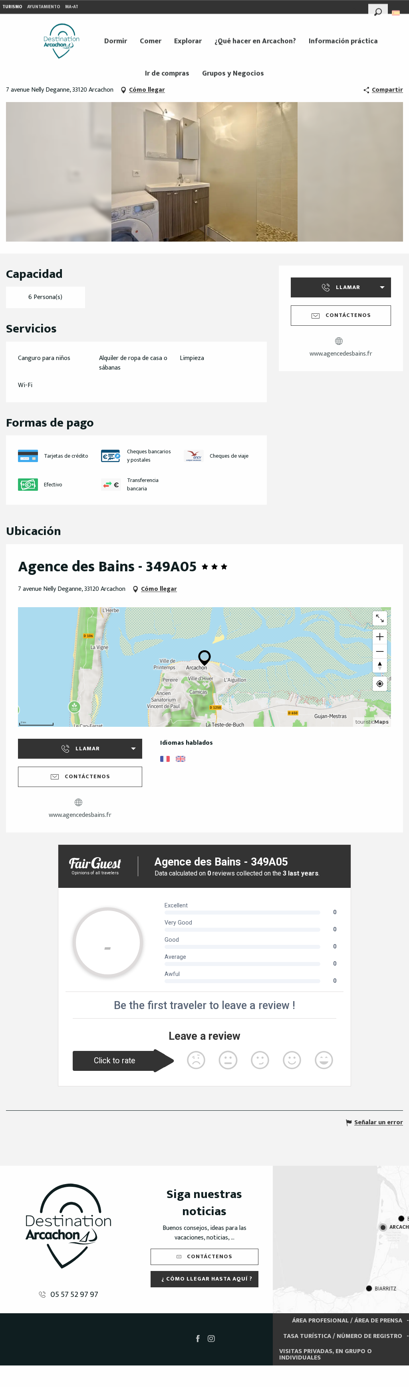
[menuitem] (61, 41)
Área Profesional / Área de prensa (347, 1320)
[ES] (396, 13)
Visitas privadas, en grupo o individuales (325, 1354)
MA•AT (71, 6)
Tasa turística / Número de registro (342, 1336)
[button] (378, 11)
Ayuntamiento (43, 6)
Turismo (12, 6)
